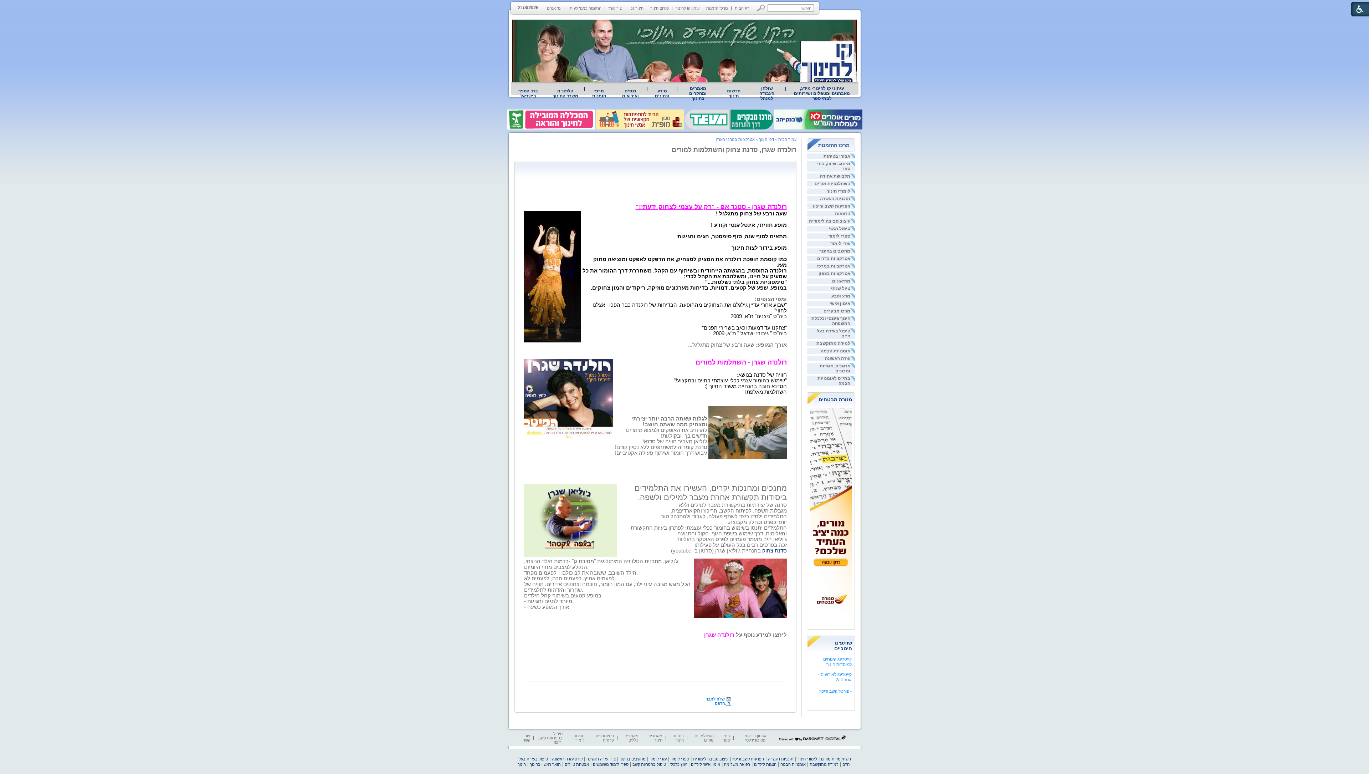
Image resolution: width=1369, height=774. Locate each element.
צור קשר (615, 8)
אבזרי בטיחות (837, 156)
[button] (761, 8)
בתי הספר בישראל (528, 93)
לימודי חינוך (838, 191)
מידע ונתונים (662, 93)
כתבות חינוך (678, 738)
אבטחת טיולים (577, 764)
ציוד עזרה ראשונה (601, 759)
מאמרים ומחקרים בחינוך (698, 93)
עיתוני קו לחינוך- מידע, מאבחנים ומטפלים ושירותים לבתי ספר (822, 93)
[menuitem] (822, 93)
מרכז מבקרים (837, 311)
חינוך (522, 764)
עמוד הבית (787, 139)
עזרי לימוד (840, 243)
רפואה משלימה (737, 764)
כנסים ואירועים (630, 93)
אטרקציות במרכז (833, 266)
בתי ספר (726, 738)
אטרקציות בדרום (833, 258)
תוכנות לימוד (579, 738)
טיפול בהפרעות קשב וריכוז (550, 738)
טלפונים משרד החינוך (565, 93)
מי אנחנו (554, 8)
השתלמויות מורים (832, 183)
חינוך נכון (636, 8)
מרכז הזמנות (717, 8)
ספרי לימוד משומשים (611, 764)
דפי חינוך (766, 139)
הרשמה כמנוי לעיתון (584, 8)
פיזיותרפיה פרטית (605, 738)
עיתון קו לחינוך (687, 8)
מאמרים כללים (632, 738)
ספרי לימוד (839, 236)
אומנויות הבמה (835, 350)
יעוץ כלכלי (678, 764)
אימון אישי (840, 303)
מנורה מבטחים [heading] (835, 399)
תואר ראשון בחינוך (545, 764)
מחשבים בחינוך (834, 251)
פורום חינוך (659, 8)
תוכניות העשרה (835, 198)
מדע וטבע (840, 296)
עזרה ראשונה (837, 358)
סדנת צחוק (774, 551)
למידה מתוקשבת (833, 343)
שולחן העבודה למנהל (766, 93)
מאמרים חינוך (655, 738)
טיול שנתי (840, 288)
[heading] (711, 207)
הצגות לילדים (765, 764)
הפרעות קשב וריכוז (831, 206)
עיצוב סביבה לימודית (829, 221)
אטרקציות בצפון (834, 273)
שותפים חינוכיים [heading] (843, 645)
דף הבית (742, 8)
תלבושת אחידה (835, 176)
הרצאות (842, 213)
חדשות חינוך (733, 93)
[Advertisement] (657, 180)
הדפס (720, 703)
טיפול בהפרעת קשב (649, 764)
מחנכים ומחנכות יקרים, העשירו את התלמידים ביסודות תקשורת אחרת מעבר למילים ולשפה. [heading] (711, 493)
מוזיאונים (841, 281)
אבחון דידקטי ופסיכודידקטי (755, 738)
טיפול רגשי (839, 228)
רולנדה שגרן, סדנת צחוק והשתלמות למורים (734, 149)
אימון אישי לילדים (705, 764)
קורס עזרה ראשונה (567, 759)
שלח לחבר (715, 699)
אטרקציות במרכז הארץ (735, 139)
